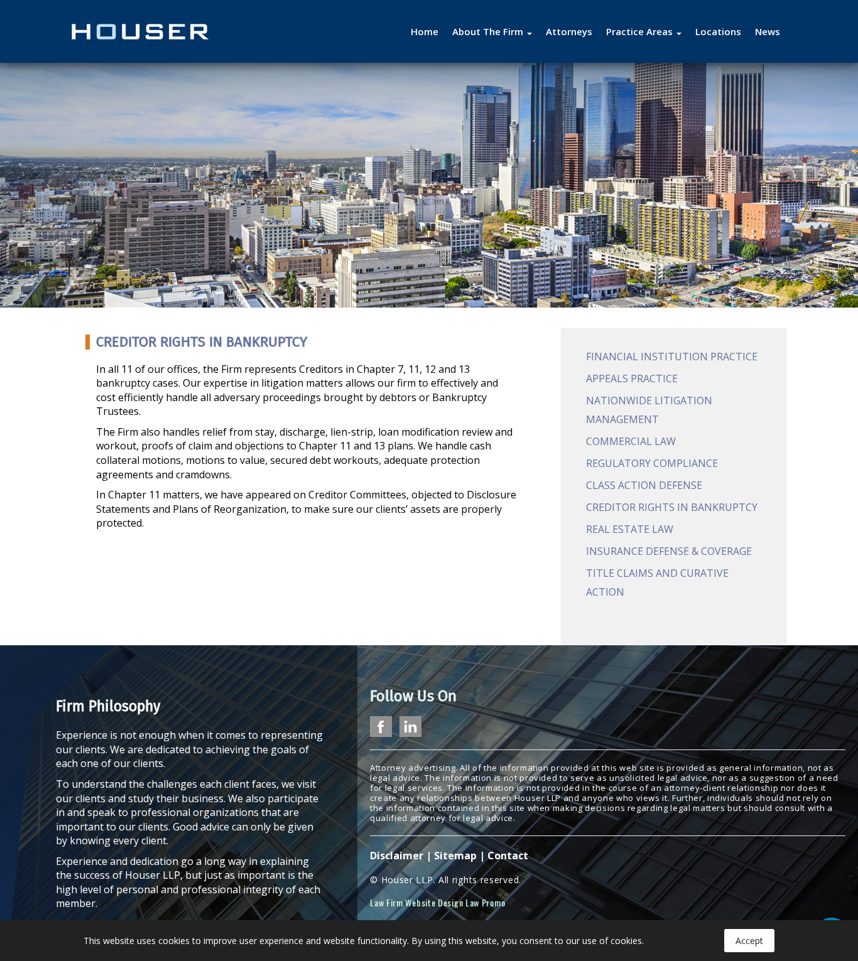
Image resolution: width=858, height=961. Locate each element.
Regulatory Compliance (652, 463)
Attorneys (569, 31)
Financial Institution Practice (672, 356)
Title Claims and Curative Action (657, 582)
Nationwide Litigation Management (649, 410)
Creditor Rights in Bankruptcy (672, 507)
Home (424, 31)
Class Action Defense (644, 485)
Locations (718, 31)
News (767, 31)
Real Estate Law (629, 529)
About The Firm (489, 31)
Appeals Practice (632, 378)
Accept (749, 941)
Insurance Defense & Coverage (669, 551)
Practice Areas (640, 31)
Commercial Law (631, 441)
